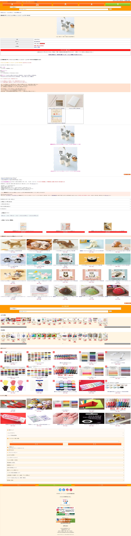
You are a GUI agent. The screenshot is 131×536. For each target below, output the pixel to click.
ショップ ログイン (11, 432)
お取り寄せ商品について (12, 467)
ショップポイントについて (12, 457)
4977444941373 (37, 41)
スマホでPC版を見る (71, 493)
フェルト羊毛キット (8, 195)
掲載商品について (10, 465)
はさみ (23, 76)
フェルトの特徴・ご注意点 (12, 460)
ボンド (28, 76)
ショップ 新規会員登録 (12, 435)
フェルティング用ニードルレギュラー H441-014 (56, 108)
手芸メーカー (3, 215)
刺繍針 (31, 76)
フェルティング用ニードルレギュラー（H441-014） (14, 75)
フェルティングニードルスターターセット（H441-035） (11, 76)
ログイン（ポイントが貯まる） (118, 0)
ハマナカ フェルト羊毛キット (23, 215)
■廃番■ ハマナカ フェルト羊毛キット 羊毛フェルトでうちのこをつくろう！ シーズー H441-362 (107, 231)
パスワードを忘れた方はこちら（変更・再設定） (16, 477)
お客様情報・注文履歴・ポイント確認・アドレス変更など (18, 475)
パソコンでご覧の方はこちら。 (65, 496)
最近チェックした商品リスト (12, 470)
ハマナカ (8, 215)
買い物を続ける (3, 208)
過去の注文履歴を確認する (5, 206)
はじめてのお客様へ (11, 455)
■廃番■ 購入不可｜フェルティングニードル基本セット (65, 231)
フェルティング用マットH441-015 (74, 108)
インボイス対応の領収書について (13, 472)
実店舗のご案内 (10, 480)
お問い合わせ (34, 183)
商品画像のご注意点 (11, 462)
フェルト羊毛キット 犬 (15, 195)
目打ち (26, 76)
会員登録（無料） (127, 0)
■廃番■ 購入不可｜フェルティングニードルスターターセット (23, 231)
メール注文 (14, 178)
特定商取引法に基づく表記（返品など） (8, 199)
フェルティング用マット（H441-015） (30, 75)
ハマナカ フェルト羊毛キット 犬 (33, 215)
